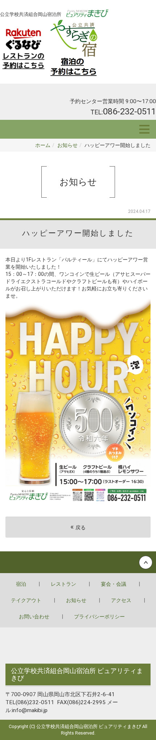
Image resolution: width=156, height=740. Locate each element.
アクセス (121, 600)
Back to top (78, 562)
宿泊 (21, 584)
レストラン (63, 584)
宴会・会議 (113, 584)
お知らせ (67, 145)
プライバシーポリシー (99, 616)
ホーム (42, 145)
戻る (78, 527)
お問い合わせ (34, 616)
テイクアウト (26, 600)
